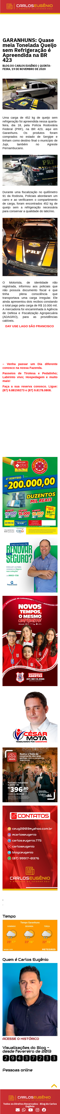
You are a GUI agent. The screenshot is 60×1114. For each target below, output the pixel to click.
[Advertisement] (30, 427)
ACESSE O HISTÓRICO (20, 1039)
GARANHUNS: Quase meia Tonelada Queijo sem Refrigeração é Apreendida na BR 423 (29, 49)
